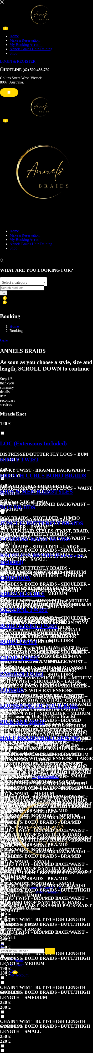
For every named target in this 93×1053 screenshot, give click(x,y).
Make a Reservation (25, 40)
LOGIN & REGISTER (18, 61)
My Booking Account (26, 45)
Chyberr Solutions (45, 777)
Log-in (4, 340)
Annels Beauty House (45, 888)
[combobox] (23, 281)
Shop (13, 53)
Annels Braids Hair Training (31, 49)
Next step (8, 772)
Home (14, 36)
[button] (46, 443)
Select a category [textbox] (14, 282)
